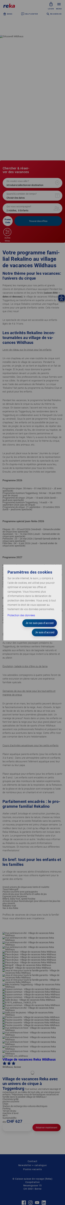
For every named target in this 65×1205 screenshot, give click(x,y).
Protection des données (21, 615)
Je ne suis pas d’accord (40, 623)
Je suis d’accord (44, 632)
